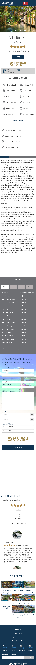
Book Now (18, 57)
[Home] (7, 3)
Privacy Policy (18, 637)
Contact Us (18, 633)
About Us (18, 630)
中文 (25, 3)
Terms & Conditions (18, 640)
